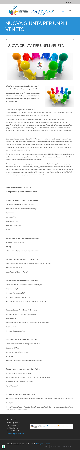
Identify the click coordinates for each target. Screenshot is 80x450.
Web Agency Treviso (43, 444)
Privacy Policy (55, 447)
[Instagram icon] (70, 2)
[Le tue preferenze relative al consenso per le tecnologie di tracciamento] (3, 446)
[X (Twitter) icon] (68, 2)
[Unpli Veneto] (32, 10)
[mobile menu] (63, 10)
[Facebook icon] (66, 2)
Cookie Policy (66, 447)
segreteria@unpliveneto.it (15, 434)
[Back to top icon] (71, 446)
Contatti (46, 447)
